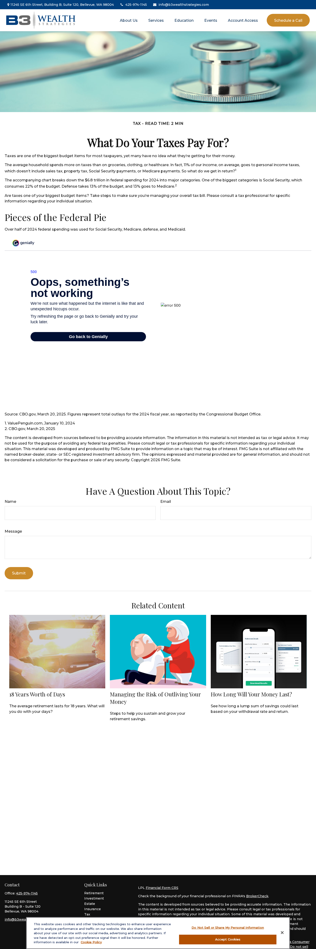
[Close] (282, 933)
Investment (94, 898)
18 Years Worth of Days (37, 694)
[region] (158, 933)
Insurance (92, 909)
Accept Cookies (228, 939)
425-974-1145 (136, 5)
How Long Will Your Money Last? (251, 694)
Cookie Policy (91, 942)
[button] (128, 20)
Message (13, 531)
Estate (89, 904)
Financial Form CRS (162, 888)
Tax (87, 914)
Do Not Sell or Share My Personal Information (228, 927)
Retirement (94, 893)
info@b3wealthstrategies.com (183, 5)
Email (165, 501)
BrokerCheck (257, 896)
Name (10, 501)
